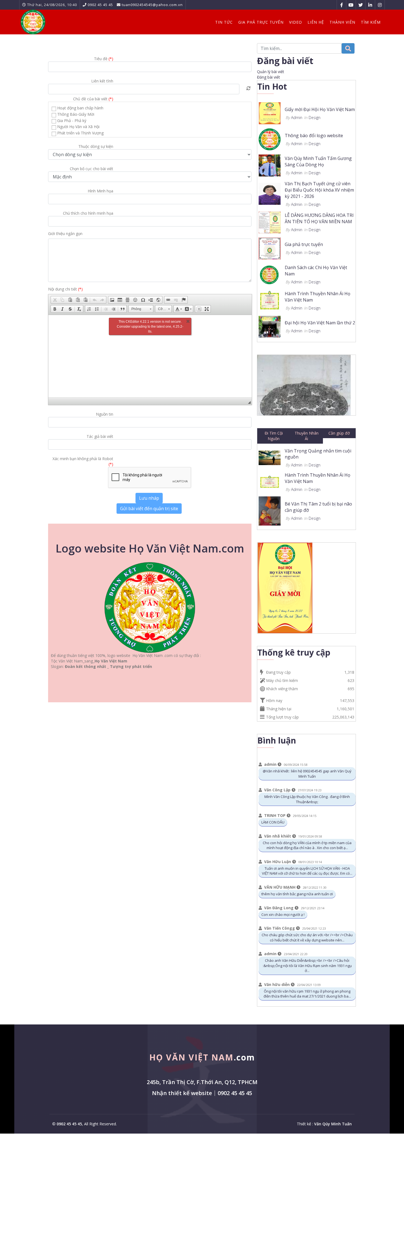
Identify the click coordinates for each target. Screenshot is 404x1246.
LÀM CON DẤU (272, 822)
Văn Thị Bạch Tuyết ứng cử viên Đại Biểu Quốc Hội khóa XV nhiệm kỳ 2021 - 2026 (319, 190)
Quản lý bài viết (270, 71)
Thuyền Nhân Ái (307, 435)
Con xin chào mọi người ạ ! (283, 914)
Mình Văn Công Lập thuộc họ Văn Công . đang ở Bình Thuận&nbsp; (307, 799)
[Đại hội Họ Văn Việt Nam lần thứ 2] (270, 326)
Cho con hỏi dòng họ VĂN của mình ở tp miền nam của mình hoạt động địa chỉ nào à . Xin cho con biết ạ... (307, 845)
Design (314, 117)
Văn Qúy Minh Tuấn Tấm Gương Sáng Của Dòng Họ (318, 161)
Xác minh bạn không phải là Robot (82, 461)
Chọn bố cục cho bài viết (91, 168)
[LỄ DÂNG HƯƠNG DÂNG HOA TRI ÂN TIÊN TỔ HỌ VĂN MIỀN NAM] (270, 221)
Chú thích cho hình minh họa (88, 213)
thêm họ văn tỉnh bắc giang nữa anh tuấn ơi (297, 893)
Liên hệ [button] (316, 22)
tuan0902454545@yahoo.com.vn (152, 4)
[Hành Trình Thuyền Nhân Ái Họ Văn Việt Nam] (270, 300)
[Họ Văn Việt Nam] (33, 22)
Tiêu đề (103, 58)
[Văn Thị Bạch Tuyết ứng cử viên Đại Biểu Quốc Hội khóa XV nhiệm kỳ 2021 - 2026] (270, 193)
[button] (55, 299)
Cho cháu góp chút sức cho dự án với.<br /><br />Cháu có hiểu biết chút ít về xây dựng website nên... (307, 937)
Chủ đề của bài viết (93, 98)
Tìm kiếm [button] (371, 22)
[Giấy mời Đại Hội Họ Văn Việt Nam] (270, 112)
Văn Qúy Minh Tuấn (333, 1123)
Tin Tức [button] (224, 22)
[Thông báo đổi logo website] (270, 139)
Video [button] (295, 22)
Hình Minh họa (100, 191)
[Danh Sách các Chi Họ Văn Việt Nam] (270, 274)
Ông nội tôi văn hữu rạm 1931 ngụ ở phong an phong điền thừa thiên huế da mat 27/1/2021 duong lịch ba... (307, 994)
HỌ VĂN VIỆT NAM (202, 1057)
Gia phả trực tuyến (304, 244)
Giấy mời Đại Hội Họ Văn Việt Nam (320, 109)
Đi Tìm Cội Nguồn (274, 435)
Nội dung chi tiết (65, 289)
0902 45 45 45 (100, 4)
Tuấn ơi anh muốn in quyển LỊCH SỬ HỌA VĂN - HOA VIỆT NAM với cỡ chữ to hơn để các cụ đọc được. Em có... (307, 871)
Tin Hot (272, 86)
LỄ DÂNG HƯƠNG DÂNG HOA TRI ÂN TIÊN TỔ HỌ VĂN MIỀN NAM (319, 218)
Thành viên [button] (342, 22)
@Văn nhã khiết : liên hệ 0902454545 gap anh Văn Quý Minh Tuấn (307, 774)
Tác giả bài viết (100, 436)
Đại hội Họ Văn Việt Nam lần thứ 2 (320, 323)
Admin (296, 117)
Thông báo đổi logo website (314, 135)
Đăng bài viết (268, 77)
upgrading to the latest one (151, 326)
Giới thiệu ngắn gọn (65, 233)
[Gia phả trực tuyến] (270, 247)
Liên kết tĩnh (102, 81)
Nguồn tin (104, 414)
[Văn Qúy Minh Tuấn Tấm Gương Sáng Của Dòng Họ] (270, 165)
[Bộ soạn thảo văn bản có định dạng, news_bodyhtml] (150, 356)
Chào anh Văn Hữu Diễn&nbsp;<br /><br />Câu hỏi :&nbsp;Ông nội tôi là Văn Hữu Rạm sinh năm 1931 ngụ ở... (307, 965)
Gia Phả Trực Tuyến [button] (261, 22)
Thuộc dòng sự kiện (95, 146)
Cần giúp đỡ (339, 433)
